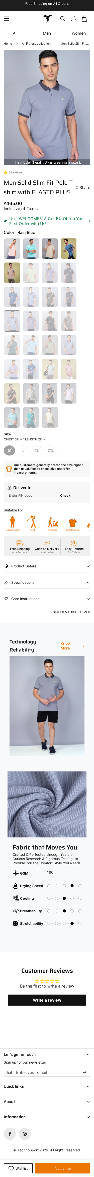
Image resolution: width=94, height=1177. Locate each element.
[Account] (73, 18)
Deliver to (22, 488)
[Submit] (84, 20)
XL (37, 450)
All (15, 33)
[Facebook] (10, 1134)
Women (79, 33)
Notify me (63, 1168)
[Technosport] (47, 18)
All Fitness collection (36, 43)
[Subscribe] (84, 1072)
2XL (51, 450)
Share (84, 187)
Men (47, 33)
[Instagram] (25, 1134)
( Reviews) (16, 172)
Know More (66, 645)
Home (8, 43)
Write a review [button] (47, 1000)
